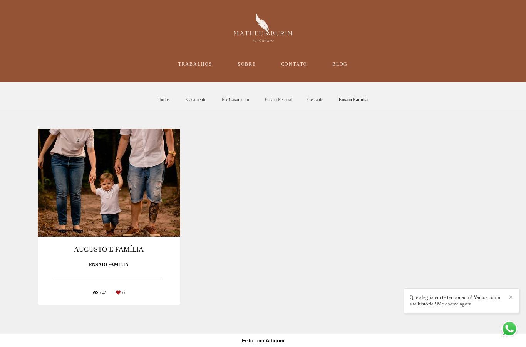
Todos (164, 99)
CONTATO (294, 64)
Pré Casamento (235, 99)
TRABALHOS (195, 64)
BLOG (340, 64)
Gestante (315, 99)
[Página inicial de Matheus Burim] (263, 28)
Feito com (263, 341)
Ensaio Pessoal (278, 99)
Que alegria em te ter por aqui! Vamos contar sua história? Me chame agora (456, 300)
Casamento (196, 99)
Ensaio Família (353, 99)
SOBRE (247, 64)
